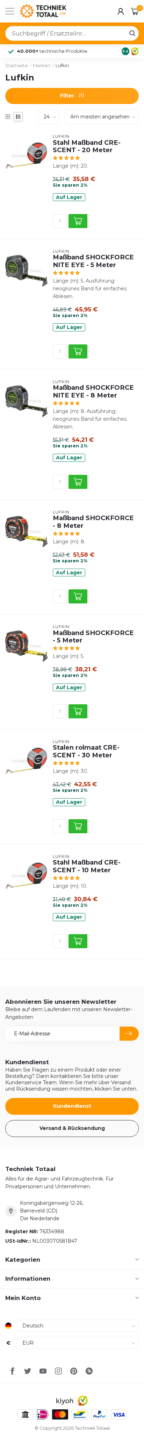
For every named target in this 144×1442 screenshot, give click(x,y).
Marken (42, 65)
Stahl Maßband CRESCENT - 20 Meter (87, 146)
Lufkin (62, 65)
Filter (67, 95)
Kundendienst (72, 1106)
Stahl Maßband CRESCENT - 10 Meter (87, 866)
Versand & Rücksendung (72, 1128)
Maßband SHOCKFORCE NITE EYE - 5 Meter (93, 261)
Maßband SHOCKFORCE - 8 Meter (93, 522)
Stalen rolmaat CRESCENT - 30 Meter (86, 751)
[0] (135, 11)
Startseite (16, 65)
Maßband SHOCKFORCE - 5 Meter (93, 637)
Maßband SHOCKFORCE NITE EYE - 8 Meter (93, 391)
